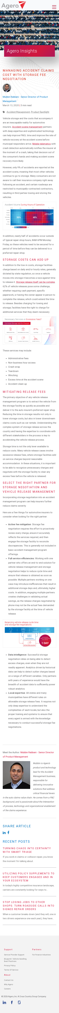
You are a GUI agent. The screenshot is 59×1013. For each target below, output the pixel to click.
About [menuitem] (7, 975)
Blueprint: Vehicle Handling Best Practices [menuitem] (15, 960)
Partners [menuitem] (36, 949)
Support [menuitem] (8, 949)
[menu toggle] (55, 7)
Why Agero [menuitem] (8, 984)
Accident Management (18, 111)
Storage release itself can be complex (35, 282)
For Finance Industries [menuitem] (41, 955)
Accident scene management (27, 126)
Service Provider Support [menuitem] (14, 955)
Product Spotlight (40, 111)
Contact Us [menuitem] (8, 980)
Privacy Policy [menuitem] (10, 966)
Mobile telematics (41, 143)
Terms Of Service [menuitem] (11, 970)
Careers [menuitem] (7, 989)
